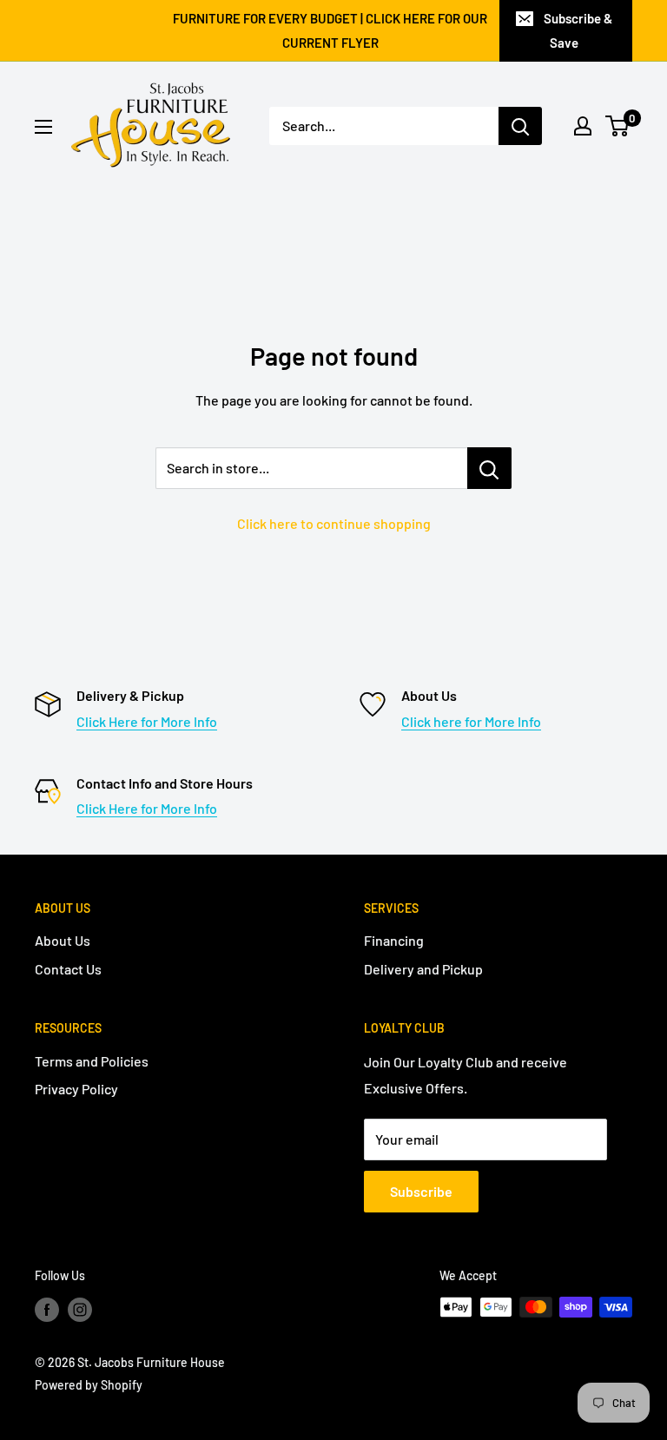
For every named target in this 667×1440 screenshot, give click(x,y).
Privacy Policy (76, 1088)
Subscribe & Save (578, 30)
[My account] (582, 125)
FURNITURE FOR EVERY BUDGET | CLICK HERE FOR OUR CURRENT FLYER (330, 30)
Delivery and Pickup (423, 969)
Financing (394, 940)
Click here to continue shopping (334, 523)
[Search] (520, 126)
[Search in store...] (489, 468)
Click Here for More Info (146, 721)
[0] (618, 126)
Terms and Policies (92, 1061)
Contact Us (68, 969)
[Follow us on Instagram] (80, 1309)
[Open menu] (43, 127)
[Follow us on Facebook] (47, 1309)
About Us (62, 940)
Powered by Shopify (88, 1384)
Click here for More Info (471, 721)
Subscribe (421, 1191)
